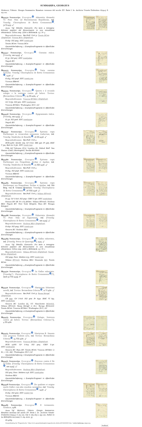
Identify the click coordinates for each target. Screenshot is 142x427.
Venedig (6, 22)
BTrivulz (16, 260)
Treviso (50, 93)
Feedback (105, 425)
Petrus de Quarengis (25, 241)
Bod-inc (10, 145)
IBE (36, 143)
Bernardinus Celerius (13, 96)
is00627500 (39, 257)
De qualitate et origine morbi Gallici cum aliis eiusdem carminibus (28, 385)
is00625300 (28, 40)
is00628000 (10, 301)
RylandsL (50, 304)
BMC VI (46, 298)
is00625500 (28, 226)
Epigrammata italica (45, 114)
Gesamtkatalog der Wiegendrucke (16, 423)
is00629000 (10, 347)
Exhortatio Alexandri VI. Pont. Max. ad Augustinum (28, 216)
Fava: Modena (20, 257)
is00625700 (28, 78)
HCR (7, 143)
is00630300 (27, 119)
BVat (24, 148)
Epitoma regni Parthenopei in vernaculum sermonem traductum (28, 132)
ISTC (22, 40)
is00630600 (27, 58)
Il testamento (47, 405)
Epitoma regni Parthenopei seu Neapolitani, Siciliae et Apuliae (28, 160)
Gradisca (7, 407)
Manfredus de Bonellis (21, 137)
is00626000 (47, 199)
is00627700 (28, 393)
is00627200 (29, 171)
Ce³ (6, 102)
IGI (12, 40)
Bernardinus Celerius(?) (42, 320)
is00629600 (39, 372)
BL (37, 148)
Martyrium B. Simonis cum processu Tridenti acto (28, 334)
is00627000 (28, 145)
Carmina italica (46, 52)
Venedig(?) (8, 274)
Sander (18, 143)
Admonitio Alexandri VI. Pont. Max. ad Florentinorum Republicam (28, 18)
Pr (44, 143)
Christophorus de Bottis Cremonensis (32, 22)
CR (6, 298)
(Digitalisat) (22, 37)
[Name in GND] (33, 17)
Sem (45, 260)
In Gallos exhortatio (44, 238)
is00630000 (31, 102)
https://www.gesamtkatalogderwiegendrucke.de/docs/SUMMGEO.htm (50, 423)
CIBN (30, 199)
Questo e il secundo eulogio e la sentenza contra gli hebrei (28, 91)
